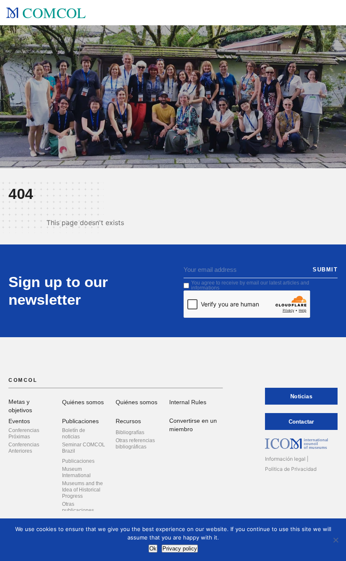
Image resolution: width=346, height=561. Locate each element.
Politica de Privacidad (290, 469)
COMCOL (54, 12)
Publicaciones (80, 421)
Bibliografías (130, 432)
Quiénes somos (83, 402)
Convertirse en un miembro (193, 424)
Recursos (128, 421)
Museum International (76, 472)
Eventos (19, 421)
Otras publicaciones (78, 507)
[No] (335, 540)
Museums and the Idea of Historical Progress (82, 489)
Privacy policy (179, 548)
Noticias (301, 396)
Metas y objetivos (20, 405)
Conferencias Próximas (23, 433)
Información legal (285, 459)
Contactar (301, 422)
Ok (153, 548)
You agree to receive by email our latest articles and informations (250, 285)
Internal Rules (187, 402)
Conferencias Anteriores (23, 448)
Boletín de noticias (73, 433)
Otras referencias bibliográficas (135, 444)
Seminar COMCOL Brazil (83, 448)
